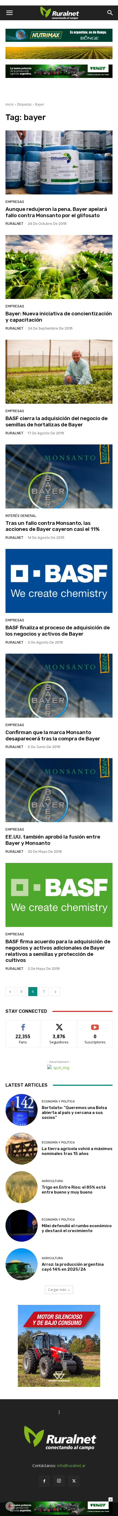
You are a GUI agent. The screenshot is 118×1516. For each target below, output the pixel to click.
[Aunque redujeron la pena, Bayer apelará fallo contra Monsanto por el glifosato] (59, 162)
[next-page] (55, 991)
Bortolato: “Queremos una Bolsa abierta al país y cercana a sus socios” (74, 1112)
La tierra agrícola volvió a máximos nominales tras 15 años (77, 1151)
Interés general (20, 515)
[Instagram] (59, 1481)
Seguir (59, 1024)
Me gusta (23, 1024)
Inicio (9, 104)
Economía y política (58, 1101)
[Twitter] (73, 1481)
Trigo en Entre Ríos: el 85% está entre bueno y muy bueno (74, 1190)
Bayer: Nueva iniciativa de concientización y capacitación (58, 316)
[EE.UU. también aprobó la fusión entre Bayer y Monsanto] (59, 790)
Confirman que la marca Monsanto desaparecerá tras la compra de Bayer (52, 735)
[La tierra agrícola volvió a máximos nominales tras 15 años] (21, 1149)
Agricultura (52, 1181)
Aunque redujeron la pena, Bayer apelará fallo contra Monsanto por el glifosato (56, 212)
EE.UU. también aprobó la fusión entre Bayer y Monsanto (52, 840)
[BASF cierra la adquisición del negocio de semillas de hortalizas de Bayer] (59, 372)
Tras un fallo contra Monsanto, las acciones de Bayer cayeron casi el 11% (52, 526)
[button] (9, 12)
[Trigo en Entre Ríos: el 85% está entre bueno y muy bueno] (21, 1187)
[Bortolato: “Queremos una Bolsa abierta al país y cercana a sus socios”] (21, 1110)
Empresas (14, 201)
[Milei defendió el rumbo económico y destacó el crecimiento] (21, 1226)
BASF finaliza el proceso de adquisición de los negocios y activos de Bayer (57, 630)
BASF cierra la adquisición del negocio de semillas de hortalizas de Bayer (56, 421)
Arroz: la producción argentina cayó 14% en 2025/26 (73, 1267)
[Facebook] (44, 1481)
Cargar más (57, 1289)
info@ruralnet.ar (71, 1465)
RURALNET (14, 224)
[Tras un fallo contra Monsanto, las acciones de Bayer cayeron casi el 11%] (59, 476)
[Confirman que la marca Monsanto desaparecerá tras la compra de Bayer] (59, 686)
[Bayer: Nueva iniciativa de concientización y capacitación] (59, 267)
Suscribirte (95, 1024)
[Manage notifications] (9, 1506)
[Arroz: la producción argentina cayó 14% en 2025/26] (21, 1264)
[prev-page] (10, 991)
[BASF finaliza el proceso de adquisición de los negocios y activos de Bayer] (59, 581)
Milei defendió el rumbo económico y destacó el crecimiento (77, 1228)
